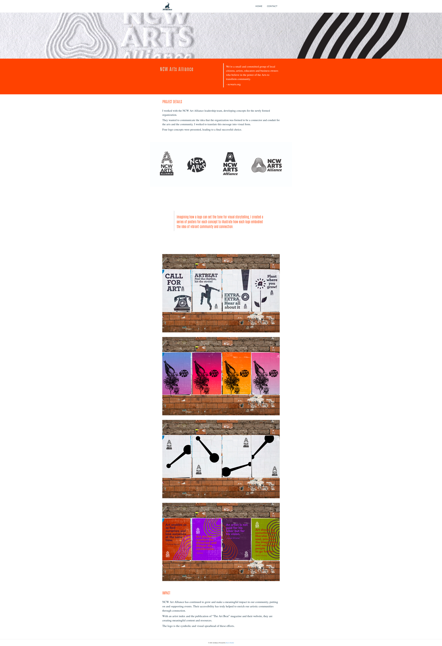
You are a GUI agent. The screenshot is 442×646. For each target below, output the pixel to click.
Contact (272, 6)
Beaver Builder (230, 643)
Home (258, 6)
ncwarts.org (234, 84)
